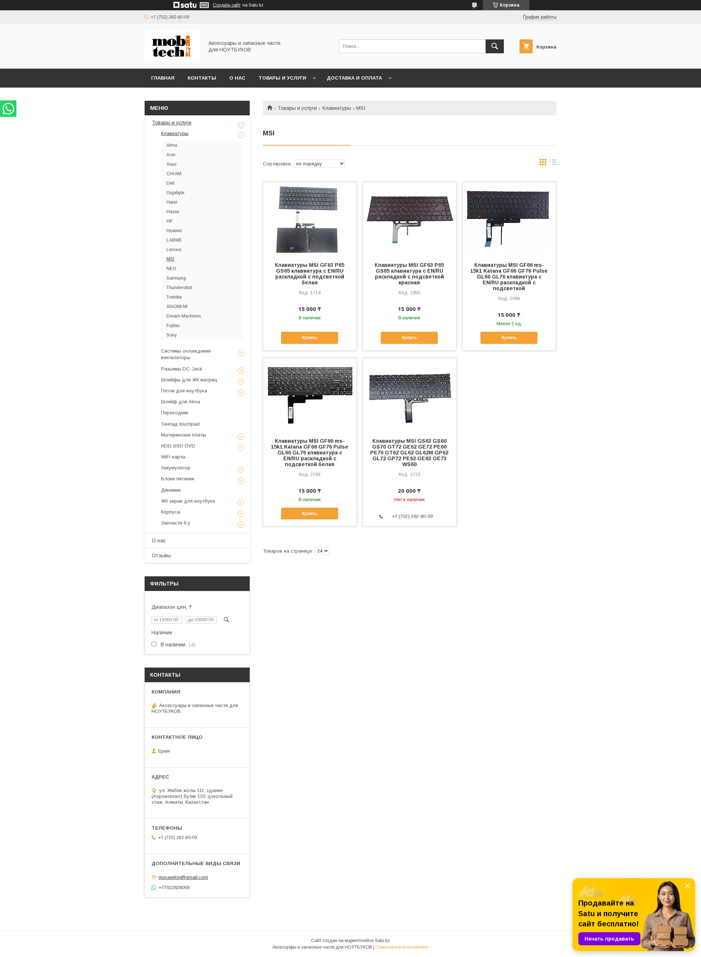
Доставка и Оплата (354, 78)
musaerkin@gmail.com (183, 877)
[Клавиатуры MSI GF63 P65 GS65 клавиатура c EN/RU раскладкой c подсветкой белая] (309, 218)
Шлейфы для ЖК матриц (189, 380)
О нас (237, 78)
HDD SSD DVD (178, 446)
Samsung (176, 278)
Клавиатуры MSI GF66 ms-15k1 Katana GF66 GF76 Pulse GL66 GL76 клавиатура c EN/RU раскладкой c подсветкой (509, 276)
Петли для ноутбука (184, 390)
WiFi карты (173, 457)
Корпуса (170, 512)
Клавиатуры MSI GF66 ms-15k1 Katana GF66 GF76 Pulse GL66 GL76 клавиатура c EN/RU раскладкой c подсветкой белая (309, 452)
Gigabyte (175, 192)
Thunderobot (179, 287)
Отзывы (161, 555)
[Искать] (495, 46)
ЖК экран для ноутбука (188, 501)
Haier (171, 202)
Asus (171, 164)
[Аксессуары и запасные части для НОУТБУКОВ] (172, 59)
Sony (171, 335)
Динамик (171, 490)
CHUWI (173, 173)
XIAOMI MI (177, 306)
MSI (170, 259)
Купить (309, 337)
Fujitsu (173, 325)
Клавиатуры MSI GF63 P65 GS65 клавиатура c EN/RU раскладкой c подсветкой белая (309, 273)
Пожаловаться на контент (402, 947)
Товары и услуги (282, 78)
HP (169, 221)
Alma (171, 145)
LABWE (174, 240)
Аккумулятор (176, 467)
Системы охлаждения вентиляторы (186, 354)
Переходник (174, 412)
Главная (163, 78)
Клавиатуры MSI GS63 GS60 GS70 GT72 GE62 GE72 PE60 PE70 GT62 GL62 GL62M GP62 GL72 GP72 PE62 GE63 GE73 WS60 (409, 452)
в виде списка (553, 164)
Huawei (174, 230)
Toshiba (174, 297)
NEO (171, 268)
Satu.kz (382, 940)
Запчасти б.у (175, 523)
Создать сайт (227, 5)
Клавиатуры (336, 108)
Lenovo (173, 249)
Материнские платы (183, 435)
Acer (171, 154)
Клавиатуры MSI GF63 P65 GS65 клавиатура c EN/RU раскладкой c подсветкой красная (409, 273)
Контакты (202, 78)
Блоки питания (177, 478)
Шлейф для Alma (180, 401)
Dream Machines (183, 316)
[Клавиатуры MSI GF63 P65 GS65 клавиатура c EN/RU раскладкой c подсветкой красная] (409, 218)
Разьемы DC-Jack (181, 369)
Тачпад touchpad (180, 424)
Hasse (172, 211)
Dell (170, 183)
